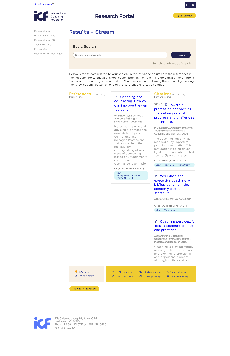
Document (169, 165)
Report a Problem (84, 288)
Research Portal (42, 30)
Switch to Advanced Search (171, 63)
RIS (132, 178)
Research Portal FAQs (45, 39)
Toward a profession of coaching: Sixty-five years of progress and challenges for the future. (174, 113)
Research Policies (43, 49)
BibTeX (137, 175)
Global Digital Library (45, 35)
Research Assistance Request (49, 53)
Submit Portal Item (43, 44)
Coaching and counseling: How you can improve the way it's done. (131, 103)
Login (190, 5)
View (118, 173)
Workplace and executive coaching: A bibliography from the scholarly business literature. (172, 184)
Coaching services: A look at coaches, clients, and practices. (174, 225)
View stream (184, 165)
